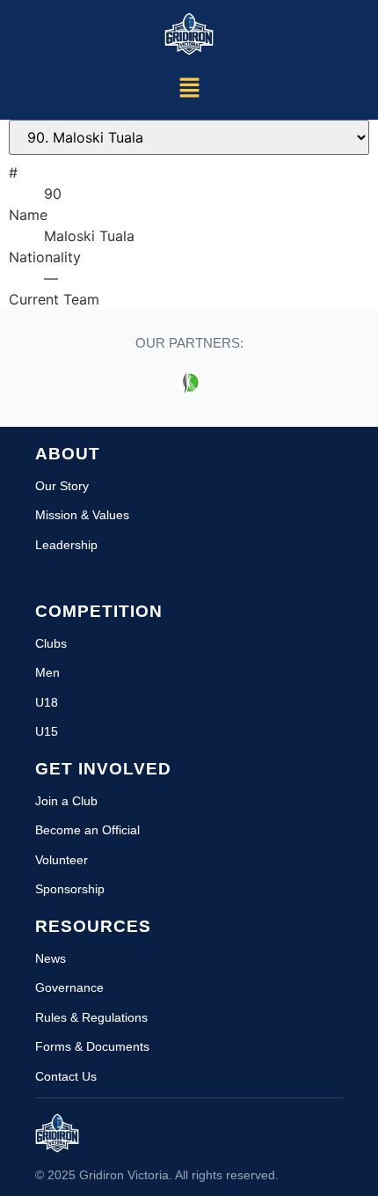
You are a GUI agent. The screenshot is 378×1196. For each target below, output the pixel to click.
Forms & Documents (92, 1046)
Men (47, 672)
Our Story (62, 486)
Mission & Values (82, 515)
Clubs (51, 643)
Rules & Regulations (91, 1017)
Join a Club (66, 801)
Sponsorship (70, 889)
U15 (46, 731)
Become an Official (87, 830)
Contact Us (66, 1076)
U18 (46, 702)
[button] (189, 88)
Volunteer (61, 860)
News (50, 958)
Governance (69, 987)
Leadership (66, 545)
